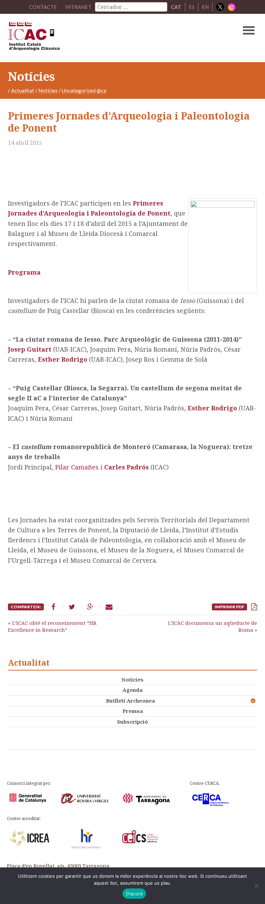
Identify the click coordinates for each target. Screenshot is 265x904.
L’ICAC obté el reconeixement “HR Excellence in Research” (52, 626)
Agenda (132, 689)
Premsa (132, 710)
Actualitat (22, 90)
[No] (256, 885)
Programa (24, 272)
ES (192, 7)
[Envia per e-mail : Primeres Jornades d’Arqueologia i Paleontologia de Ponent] (109, 606)
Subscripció (132, 721)
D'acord (134, 893)
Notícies (48, 90)
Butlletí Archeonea (130, 700)
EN (205, 7)
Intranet (78, 7)
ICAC (106, 38)
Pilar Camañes (77, 467)
